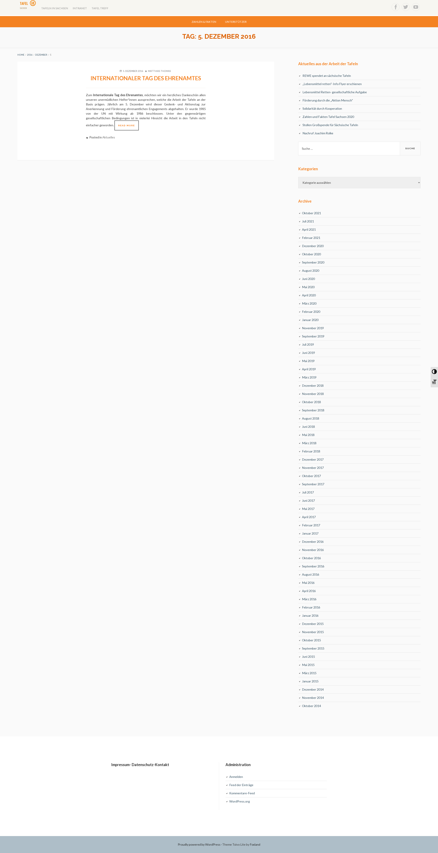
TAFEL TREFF (100, 8)
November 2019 (313, 328)
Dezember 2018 (313, 385)
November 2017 (313, 468)
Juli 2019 (308, 344)
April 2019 (309, 369)
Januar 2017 (310, 533)
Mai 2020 (308, 287)
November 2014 (313, 698)
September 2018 (313, 410)
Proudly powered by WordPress (199, 844)
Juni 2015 (308, 656)
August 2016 (310, 574)
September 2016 (313, 566)
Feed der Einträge (241, 785)
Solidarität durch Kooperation (322, 108)
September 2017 (313, 484)
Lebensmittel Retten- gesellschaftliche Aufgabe (334, 92)
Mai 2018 (308, 435)
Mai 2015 (308, 665)
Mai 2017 (308, 509)
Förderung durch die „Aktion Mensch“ (327, 100)
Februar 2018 (311, 451)
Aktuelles (108, 137)
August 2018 (310, 418)
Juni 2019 (308, 353)
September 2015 (313, 648)
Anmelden (236, 777)
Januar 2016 (310, 615)
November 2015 (313, 632)
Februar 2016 (311, 607)
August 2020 (310, 270)
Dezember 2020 (313, 246)
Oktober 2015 (311, 640)
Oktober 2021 (311, 213)
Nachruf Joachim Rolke (317, 133)
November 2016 (313, 550)
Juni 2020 (308, 279)
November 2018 (313, 394)
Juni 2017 (308, 500)
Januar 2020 (310, 320)
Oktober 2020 (311, 254)
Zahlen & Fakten (204, 21)
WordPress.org (239, 801)
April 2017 (309, 517)
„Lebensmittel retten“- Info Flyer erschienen (332, 84)
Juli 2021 (308, 221)
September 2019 (313, 336)
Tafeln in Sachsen (54, 8)
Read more (128, 127)
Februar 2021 (311, 238)
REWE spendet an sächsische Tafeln (326, 76)
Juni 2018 (308, 426)
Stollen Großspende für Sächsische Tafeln (330, 125)
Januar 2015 (310, 681)
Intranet (80, 8)
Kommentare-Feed (242, 793)
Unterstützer (236, 21)
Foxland (255, 844)
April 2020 (309, 295)
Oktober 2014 (311, 706)
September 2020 (313, 262)
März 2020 (309, 303)
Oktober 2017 (311, 476)
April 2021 (309, 229)
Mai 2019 (308, 361)
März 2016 (309, 599)
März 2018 (309, 443)
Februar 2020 (311, 311)
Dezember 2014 (313, 689)
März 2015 (309, 673)
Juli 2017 (308, 492)
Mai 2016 (308, 583)
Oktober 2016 (311, 558)
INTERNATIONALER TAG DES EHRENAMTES (146, 78)
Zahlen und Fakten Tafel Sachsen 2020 (328, 117)
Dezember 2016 (313, 541)
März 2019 (309, 377)
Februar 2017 (311, 525)
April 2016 (309, 591)
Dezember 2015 (313, 624)
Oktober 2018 (311, 402)
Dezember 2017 (313, 459)
